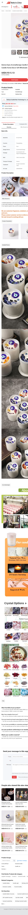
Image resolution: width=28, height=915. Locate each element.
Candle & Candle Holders (17, 10)
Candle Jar (17, 866)
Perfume (3, 869)
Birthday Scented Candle (21, 901)
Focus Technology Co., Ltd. (18, 909)
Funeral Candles (18, 886)
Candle (25, 10)
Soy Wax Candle (19, 897)
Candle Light (16, 883)
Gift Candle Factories (7, 897)
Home (2, 10)
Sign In (3, 117)
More (2, 904)
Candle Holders (6, 883)
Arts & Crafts (8, 10)
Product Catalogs (22, 860)
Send (14, 777)
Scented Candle (18, 863)
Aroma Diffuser (5, 863)
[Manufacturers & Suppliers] (14, 2)
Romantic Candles (7, 886)
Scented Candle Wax (7, 901)
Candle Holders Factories (8, 894)
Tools (2, 866)
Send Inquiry (14, 80)
